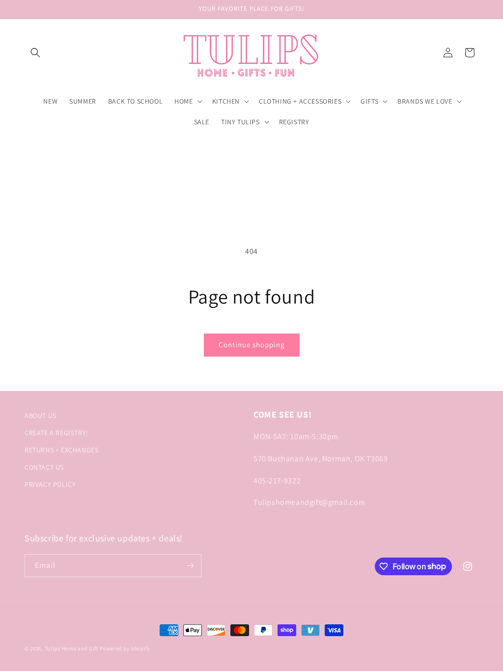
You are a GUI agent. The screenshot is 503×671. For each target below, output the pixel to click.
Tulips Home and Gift (72, 648)
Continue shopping (252, 344)
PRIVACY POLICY (50, 484)
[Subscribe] (190, 565)
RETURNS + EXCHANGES (61, 450)
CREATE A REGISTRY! (56, 432)
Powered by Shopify (125, 648)
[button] (35, 52)
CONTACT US (44, 467)
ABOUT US (40, 415)
